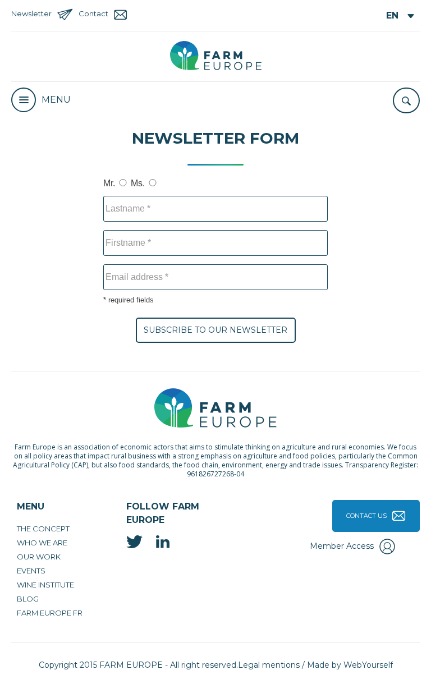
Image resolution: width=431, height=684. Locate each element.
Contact (93, 13)
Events (31, 570)
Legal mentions (269, 665)
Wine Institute (45, 584)
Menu (56, 99)
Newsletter (31, 13)
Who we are (42, 542)
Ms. (138, 183)
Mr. (109, 183)
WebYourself (368, 665)
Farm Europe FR (49, 612)
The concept (43, 528)
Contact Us (366, 516)
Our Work (39, 556)
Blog (28, 598)
